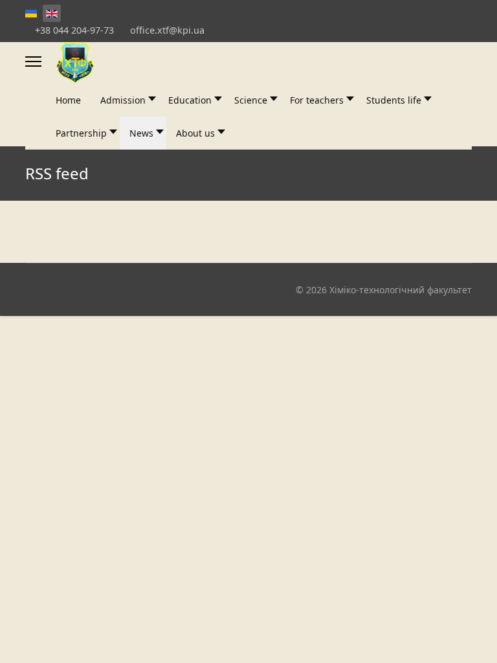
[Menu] (33, 61)
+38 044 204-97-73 (74, 30)
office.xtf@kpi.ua (167, 30)
